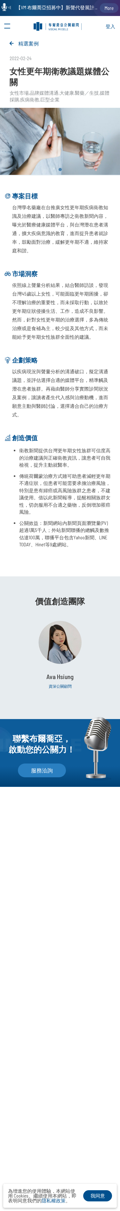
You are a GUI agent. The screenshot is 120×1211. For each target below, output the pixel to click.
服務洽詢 (42, 770)
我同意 (98, 1196)
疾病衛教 (29, 99)
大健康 (67, 93)
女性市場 (19, 93)
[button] (60, 169)
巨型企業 (50, 99)
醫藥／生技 (87, 93)
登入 (110, 26)
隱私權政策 (54, 1200)
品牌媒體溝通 (44, 93)
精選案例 (28, 43)
